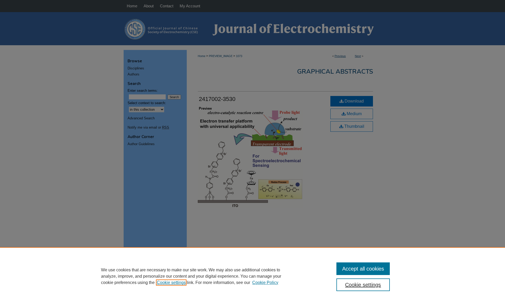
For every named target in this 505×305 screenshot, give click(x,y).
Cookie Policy (265, 282)
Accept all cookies (363, 269)
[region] (252, 276)
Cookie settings (171, 282)
